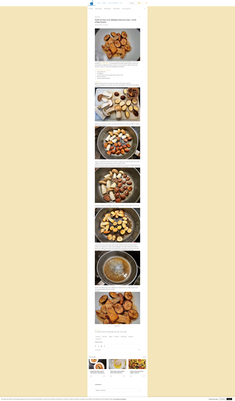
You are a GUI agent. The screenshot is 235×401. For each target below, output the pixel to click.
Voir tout (144, 356)
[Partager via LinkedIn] (101, 346)
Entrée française (123, 336)
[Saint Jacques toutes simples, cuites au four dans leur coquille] (117, 364)
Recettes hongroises (107, 8)
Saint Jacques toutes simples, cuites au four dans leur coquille (117, 371)
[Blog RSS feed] (146, 3)
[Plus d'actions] (139, 17)
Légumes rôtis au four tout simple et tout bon (136, 371)
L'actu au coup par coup (126, 8)
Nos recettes (91, 8)
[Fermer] (233, 399)
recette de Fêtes (98, 338)
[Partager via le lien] (104, 346)
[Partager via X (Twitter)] (98, 346)
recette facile (98, 336)
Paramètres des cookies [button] (213, 399)
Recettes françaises (98, 8)
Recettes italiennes (116, 8)
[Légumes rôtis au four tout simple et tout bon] (137, 364)
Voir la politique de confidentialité (119, 399)
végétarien (110, 336)
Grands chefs (131, 336)
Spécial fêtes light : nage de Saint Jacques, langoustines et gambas (97, 371)
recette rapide (104, 336)
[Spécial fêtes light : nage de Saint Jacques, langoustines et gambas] (97, 364)
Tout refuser (222, 399)
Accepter (229, 399)
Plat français (117, 336)
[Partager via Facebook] (95, 346)
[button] (144, 8)
